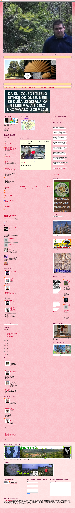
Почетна (7, 84)
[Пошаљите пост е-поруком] (34, 161)
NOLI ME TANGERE (8, 143)
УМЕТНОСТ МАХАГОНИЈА (66, 280)
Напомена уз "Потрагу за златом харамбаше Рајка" (10, 216)
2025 (6, 329)
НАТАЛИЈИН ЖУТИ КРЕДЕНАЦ (13, 87)
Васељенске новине (60, 57)
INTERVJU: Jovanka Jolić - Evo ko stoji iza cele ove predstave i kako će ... (10, 140)
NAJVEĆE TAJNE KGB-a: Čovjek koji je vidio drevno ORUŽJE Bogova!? (10, 145)
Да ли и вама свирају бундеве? (29, 87)
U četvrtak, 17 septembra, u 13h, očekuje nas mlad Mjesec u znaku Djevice (13, 263)
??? (38, 87)
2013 (6, 348)
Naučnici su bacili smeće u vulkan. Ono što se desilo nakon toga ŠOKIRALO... (10, 153)
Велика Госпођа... (8, 162)
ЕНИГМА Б (7, 168)
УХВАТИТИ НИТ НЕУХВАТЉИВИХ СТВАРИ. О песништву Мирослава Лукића (13, 310)
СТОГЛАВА (36, 57)
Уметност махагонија (21, 57)
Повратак (7, 187)
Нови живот (7, 197)
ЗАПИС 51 (7, 285)
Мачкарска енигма (12, 380)
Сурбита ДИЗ (7, 270)
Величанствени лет (8, 408)
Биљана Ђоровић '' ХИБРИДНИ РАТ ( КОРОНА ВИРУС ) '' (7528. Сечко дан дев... (13, 239)
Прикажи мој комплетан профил (14, 483)
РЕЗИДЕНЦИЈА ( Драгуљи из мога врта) (60, 173)
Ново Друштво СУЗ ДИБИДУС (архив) (10, 201)
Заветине (65, 297)
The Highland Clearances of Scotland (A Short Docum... (12, 334)
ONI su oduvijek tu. (69, 298)
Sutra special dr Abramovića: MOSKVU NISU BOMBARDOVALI (12, 336)
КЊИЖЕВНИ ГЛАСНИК (9, 277)
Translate (60, 217)
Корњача (30, 57)
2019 (6, 340)
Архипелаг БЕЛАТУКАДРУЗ (10, 307)
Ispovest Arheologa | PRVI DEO (12, 228)
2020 (6, 339)
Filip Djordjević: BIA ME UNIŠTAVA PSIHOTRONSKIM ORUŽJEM (10, 149)
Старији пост (48, 186)
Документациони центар (9, 318)
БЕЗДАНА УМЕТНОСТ (9, 190)
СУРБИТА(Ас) (7, 292)
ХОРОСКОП (7, 156)
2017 (6, 342)
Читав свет (7, 203)
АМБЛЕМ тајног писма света (47, 57)
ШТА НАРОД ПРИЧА (9, 389)
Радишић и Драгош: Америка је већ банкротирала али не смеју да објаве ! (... (13, 302)
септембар (8, 332)
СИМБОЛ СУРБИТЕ (10, 57)
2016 (6, 343)
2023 (6, 330)
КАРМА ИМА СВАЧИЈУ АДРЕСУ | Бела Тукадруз (12, 249)
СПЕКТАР (7, 139)
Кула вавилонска (8, 209)
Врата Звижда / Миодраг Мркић (58, 170)
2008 (6, 354)
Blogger (48, 505)
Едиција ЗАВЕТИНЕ (67, 304)
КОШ (54, 118)
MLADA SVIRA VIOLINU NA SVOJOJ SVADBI (12, 255)
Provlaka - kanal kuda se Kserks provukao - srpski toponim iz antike (13, 400)
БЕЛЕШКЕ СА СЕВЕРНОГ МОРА (48, 87)
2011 (6, 351)
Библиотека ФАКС (8, 177)
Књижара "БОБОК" (8, 300)
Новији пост (22, 186)
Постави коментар (25, 167)
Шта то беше (7, 206)
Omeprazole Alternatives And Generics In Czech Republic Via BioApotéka (10, 435)
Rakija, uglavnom (8, 360)
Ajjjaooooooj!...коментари (57, 119)
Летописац (7, 192)
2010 (6, 353)
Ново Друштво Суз (8, 195)
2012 (6, 349)
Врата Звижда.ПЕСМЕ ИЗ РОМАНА (59, 168)
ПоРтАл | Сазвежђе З (13, 481)
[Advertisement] (35, 178)
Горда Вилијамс (12, 361)
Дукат (6, 380)
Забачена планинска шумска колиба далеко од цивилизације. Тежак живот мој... (10, 158)
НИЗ (6, 370)
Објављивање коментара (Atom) (29, 188)
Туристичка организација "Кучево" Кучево (9, 433)
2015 (6, 345)
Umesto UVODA (6, 232)
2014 (6, 346)
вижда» (58, 174)
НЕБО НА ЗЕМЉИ (8, 147)
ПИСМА (6, 161)
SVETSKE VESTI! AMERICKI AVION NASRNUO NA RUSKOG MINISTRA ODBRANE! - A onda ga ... (13, 245)
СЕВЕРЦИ (7, 185)
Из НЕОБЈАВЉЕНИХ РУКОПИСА (10, 293)
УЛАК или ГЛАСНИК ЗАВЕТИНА (18, 84)
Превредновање (8, 152)
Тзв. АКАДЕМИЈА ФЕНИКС (10, 398)
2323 (24, 162)
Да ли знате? (7, 390)
